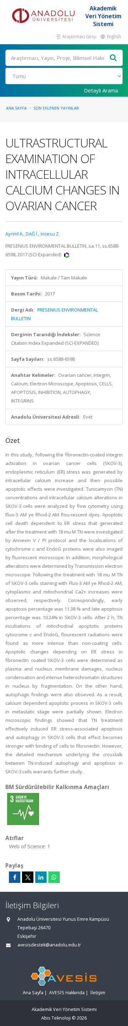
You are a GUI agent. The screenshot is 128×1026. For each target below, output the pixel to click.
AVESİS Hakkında (67, 993)
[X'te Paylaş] (27, 877)
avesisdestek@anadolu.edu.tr (49, 945)
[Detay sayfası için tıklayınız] (23, 808)
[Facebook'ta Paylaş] (14, 877)
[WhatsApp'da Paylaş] (54, 877)
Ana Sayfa (16, 108)
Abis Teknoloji (56, 1018)
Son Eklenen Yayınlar (56, 108)
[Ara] (113, 58)
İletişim (97, 993)
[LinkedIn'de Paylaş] (41, 877)
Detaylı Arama (101, 90)
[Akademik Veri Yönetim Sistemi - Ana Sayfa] (44, 16)
